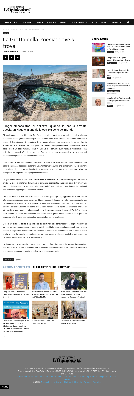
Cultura (12, 29)
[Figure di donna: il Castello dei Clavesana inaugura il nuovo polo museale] (98, 73)
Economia (26, 22)
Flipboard (68, 382)
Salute (93, 22)
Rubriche (116, 22)
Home (5, 29)
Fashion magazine (113, 91)
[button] (128, 22)
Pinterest (88, 382)
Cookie (67, 379)
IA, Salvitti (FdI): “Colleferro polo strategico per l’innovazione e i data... (119, 100)
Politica (39, 22)
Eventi (63, 22)
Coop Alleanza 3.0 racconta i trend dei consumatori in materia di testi (16, 294)
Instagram (58, 382)
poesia (18, 260)
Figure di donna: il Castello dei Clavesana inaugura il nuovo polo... (118, 72)
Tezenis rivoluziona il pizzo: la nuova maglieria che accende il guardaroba (118, 86)
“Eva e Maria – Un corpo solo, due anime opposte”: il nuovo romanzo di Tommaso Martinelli (73, 294)
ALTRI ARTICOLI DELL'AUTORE (51, 267)
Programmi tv (79, 22)
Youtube (97, 382)
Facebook (45, 382)
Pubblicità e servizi (25, 376)
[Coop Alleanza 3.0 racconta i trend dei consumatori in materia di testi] (16, 281)
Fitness (104, 22)
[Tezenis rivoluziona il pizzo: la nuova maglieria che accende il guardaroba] (98, 87)
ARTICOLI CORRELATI (16, 267)
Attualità (10, 22)
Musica (50, 22)
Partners (81, 376)
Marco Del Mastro (11, 51)
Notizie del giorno (100, 376)
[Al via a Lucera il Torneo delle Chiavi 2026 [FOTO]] (45, 310)
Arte (109, 78)
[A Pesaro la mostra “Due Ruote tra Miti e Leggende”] (74, 310)
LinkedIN (78, 382)
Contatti (52, 376)
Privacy (113, 376)
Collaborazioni (41, 376)
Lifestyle (110, 52)
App (89, 376)
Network (72, 376)
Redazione (62, 376)
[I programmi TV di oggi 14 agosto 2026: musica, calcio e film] (98, 61)
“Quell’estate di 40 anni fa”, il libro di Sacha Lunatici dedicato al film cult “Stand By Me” (45, 294)
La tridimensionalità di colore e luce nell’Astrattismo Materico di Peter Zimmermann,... (118, 47)
